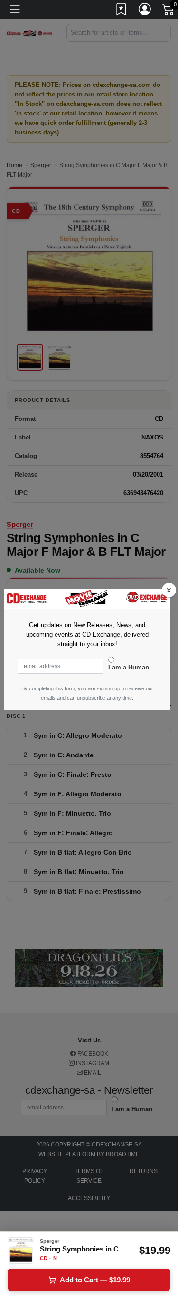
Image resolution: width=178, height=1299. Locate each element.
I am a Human (128, 667)
